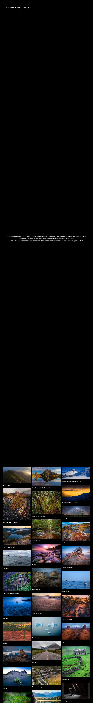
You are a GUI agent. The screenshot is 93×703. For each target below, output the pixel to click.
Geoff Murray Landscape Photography (18, 7)
